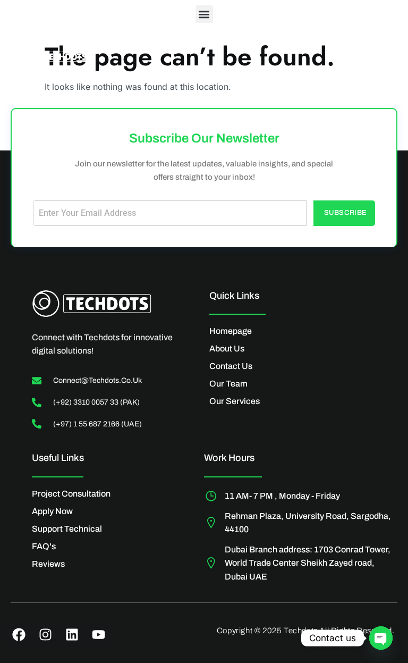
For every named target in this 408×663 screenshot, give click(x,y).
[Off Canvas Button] (373, 59)
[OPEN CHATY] (381, 638)
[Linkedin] (71, 635)
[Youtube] (98, 635)
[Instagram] (45, 635)
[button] (204, 14)
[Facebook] (18, 635)
